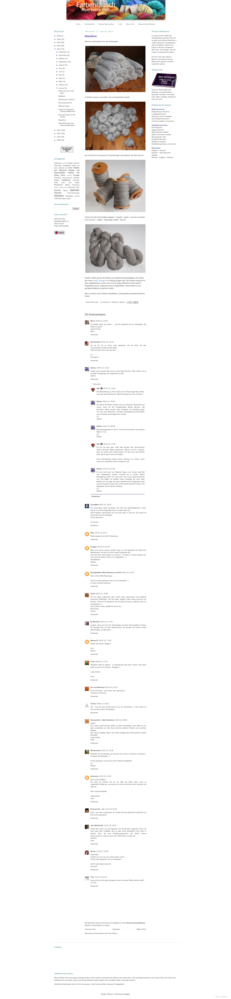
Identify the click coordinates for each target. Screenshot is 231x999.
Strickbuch (172, 97)
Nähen (67, 185)
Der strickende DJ (65, 103)
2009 (59, 140)
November (63, 55)
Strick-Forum (59, 224)
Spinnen (122, 302)
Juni (60, 72)
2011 (59, 133)
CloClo (93, 704)
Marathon (62, 120)
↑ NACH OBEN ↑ (221, 997)
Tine (92, 877)
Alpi (98, 388)
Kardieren (115, 302)
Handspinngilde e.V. (61, 221)
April (61, 78)
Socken (57, 190)
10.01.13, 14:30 (109, 444)
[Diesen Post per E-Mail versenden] (128, 302)
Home (78, 24)
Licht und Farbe (70, 182)
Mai (60, 75)
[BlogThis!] (130, 302)
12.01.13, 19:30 (102, 851)
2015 (59, 42)
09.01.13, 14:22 (103, 368)
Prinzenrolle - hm (97, 809)
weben (68, 198)
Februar (62, 85)
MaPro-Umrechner (159, 134)
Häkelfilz (76, 178)
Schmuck (71, 187)
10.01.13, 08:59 (109, 426)
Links (120, 24)
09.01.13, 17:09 (105, 640)
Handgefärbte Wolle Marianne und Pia (106, 572)
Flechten (69, 175)
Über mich (130, 24)
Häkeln (56, 180)
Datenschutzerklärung (146, 24)
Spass (65, 190)
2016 (59, 39)
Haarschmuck (67, 178)
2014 (59, 46)
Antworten (94, 335)
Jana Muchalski (96, 825)
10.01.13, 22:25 (109, 469)
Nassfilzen (75, 185)
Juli (60, 68)
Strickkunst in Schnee (66, 99)
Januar (62, 88)
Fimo (63, 175)
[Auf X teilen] (132, 302)
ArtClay (64, 163)
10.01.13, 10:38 (107, 750)
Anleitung (57, 163)
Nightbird (61, 96)
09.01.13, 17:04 (106, 622)
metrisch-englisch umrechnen (163, 121)
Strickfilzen (69, 196)
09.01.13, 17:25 (102, 661)
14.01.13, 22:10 (101, 877)
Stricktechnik (89, 24)
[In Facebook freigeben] (135, 302)
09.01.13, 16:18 (104, 547)
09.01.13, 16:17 (101, 533)
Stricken (59, 195)
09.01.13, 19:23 (103, 704)
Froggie (93, 547)
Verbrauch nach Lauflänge (162, 116)
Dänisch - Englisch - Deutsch (162, 157)
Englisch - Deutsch (159, 150)
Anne (92, 661)
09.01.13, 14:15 (107, 342)
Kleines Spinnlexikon (106, 24)
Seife (77, 187)
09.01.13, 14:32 (109, 388)
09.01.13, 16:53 (102, 593)
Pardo (66, 187)
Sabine (93, 368)
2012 (59, 130)
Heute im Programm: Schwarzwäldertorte (66, 110)
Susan (93, 851)
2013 (59, 49)
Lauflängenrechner (159, 114)
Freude (76, 175)
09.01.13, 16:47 (128, 572)
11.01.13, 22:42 (111, 809)
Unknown (94, 776)
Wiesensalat (95, 750)
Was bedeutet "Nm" (159, 137)
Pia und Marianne (97, 687)
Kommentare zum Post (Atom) (105, 933)
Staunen (57, 193)
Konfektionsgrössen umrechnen (164, 144)
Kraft (56, 182)
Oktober (62, 58)
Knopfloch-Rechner (159, 139)
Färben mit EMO (65, 168)
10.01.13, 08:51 (121, 720)
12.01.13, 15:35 (110, 825)
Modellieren (58, 185)
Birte (92, 533)
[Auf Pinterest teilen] (137, 302)
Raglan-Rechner (158, 130)
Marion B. (94, 640)
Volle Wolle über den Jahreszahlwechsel (66, 124)
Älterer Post (141, 929)
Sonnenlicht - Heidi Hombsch (102, 720)
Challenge (66, 165)
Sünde (77, 196)
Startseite (116, 929)
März (61, 81)
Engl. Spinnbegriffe (61, 226)
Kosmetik (76, 180)
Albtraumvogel (63, 106)
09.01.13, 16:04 (105, 505)
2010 (59, 137)
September (63, 62)
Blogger (127, 994)
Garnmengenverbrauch (160, 119)
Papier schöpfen (59, 187)
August (62, 65)
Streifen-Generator (159, 142)
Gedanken (57, 178)
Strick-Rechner (157, 132)
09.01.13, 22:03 (109, 401)
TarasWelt (94, 505)
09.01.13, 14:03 (102, 321)
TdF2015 (57, 198)
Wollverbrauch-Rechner (161, 112)
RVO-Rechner (157, 127)
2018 (59, 36)
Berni (92, 321)
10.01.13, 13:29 (105, 776)
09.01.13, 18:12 (112, 687)
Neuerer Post (90, 929)
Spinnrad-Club (59, 219)
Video (64, 198)
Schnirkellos (95, 342)
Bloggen (70, 163)
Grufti (92, 593)
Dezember (63, 52)
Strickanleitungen (73, 193)
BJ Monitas (95, 622)
